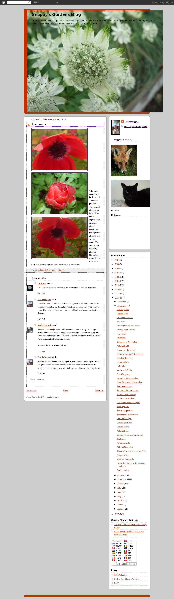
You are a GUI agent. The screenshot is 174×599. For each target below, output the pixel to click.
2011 (117, 276)
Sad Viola (121, 321)
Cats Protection (120, 574)
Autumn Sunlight (124, 418)
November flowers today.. (128, 378)
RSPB (116, 583)
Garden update (123, 470)
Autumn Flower (123, 430)
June (119, 492)
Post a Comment (37, 379)
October (121, 475)
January (121, 508)
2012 (117, 272)
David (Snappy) (44, 299)
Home (65, 390)
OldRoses (42, 283)
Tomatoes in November (127, 341)
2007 (117, 293)
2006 (117, 297)
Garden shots (122, 313)
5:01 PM (41, 293)
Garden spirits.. (123, 426)
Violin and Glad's (124, 370)
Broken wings (122, 455)
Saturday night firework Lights (130, 434)
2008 (117, 289)
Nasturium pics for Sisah (127, 414)
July (119, 487)
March (120, 504)
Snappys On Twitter (122, 139)
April (120, 500)
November (122, 305)
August (120, 483)
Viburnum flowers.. (125, 317)
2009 (117, 285)
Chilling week (123, 309)
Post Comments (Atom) (48, 397)
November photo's (124, 410)
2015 (117, 259)
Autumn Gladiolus (125, 446)
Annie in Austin (45, 325)
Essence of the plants (126, 349)
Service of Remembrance (128, 390)
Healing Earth (123, 406)
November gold (123, 442)
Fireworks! (121, 333)
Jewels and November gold (128, 402)
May (119, 496)
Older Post (99, 390)
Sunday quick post (124, 422)
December (122, 301)
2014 (117, 264)
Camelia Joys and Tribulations (130, 354)
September (122, 479)
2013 (117, 268)
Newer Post (31, 390)
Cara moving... (123, 362)
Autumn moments (124, 386)
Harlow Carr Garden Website (126, 579)
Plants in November (125, 398)
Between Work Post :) (126, 394)
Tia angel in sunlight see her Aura (131, 451)
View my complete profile (135, 126)
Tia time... (121, 438)
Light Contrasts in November (129, 382)
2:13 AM (41, 351)
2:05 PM (41, 319)
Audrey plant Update (126, 329)
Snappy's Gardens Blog (56, 14)
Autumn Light (123, 345)
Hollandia (121, 366)
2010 (117, 281)
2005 (117, 514)
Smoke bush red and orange (128, 325)
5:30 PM (41, 373)
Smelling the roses (125, 357)
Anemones (121, 337)
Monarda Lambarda (125, 459)
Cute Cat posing (123, 374)
